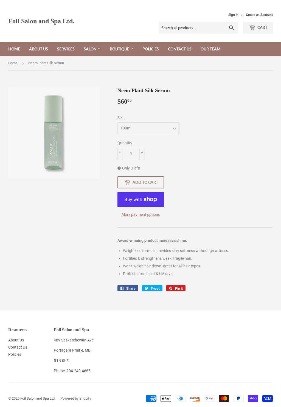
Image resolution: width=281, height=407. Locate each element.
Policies (150, 49)
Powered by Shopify (75, 398)
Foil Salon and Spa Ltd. (41, 21)
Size (120, 117)
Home (14, 49)
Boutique (120, 49)
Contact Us (180, 49)
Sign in (233, 15)
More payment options (141, 214)
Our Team (210, 49)
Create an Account (259, 15)
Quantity (124, 143)
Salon (90, 49)
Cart (262, 27)
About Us (38, 49)
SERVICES (66, 49)
